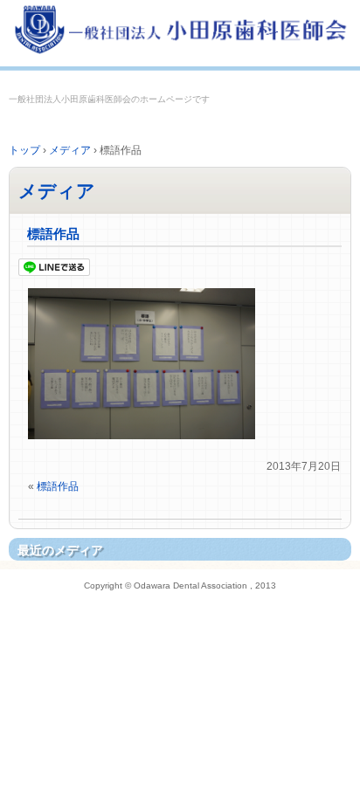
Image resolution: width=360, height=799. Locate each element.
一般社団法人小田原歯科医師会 (180, 32)
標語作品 (53, 233)
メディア (56, 191)
